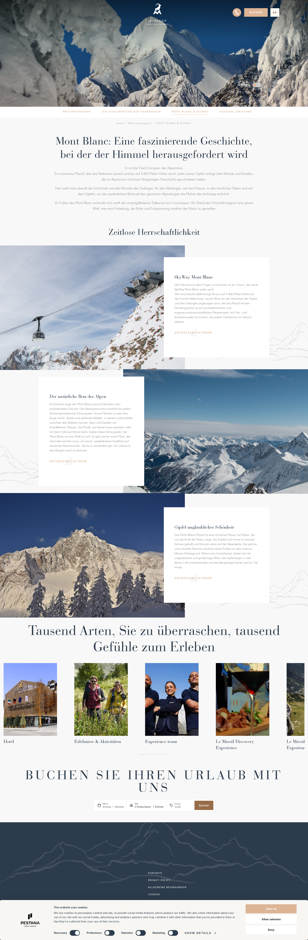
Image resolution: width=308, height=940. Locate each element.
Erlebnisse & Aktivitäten (97, 741)
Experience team (161, 741)
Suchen (204, 805)
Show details (198, 932)
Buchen (256, 12)
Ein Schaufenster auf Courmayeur (131, 111)
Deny (271, 929)
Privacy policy (159, 880)
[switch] (109, 933)
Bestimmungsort (77, 111)
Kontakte (155, 873)
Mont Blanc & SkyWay (190, 111)
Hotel (9, 741)
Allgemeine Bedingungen (167, 887)
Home (121, 123)
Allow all (271, 908)
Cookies (154, 894)
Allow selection (271, 919)
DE (275, 12)
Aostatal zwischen (235, 111)
